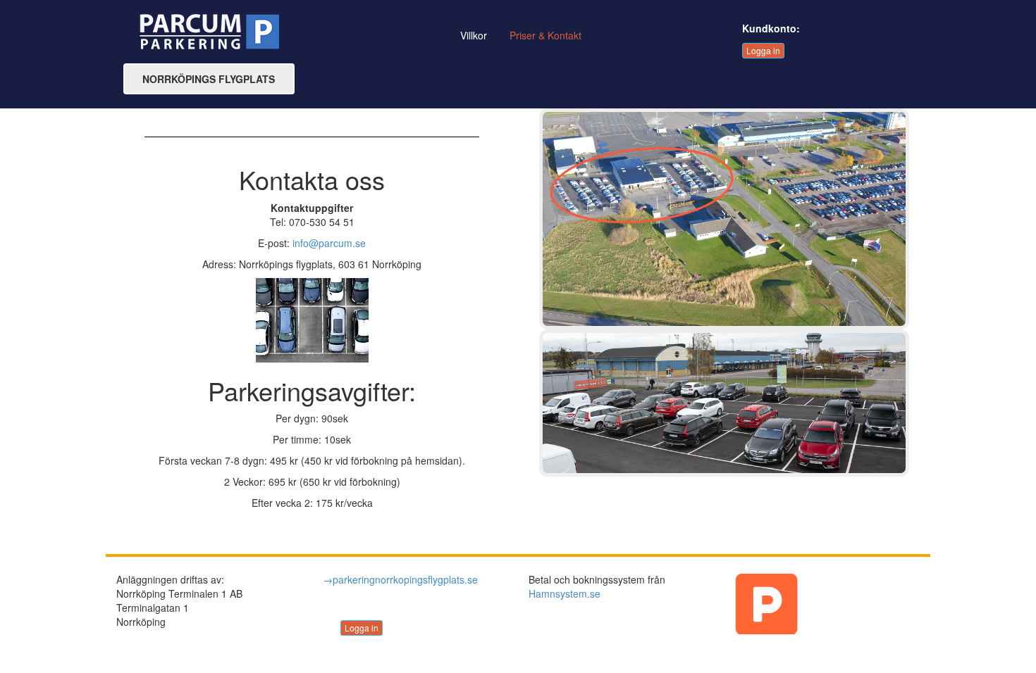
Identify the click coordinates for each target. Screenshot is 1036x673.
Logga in (763, 50)
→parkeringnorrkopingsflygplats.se (400, 579)
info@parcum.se (329, 243)
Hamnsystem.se (564, 593)
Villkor (473, 35)
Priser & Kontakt (545, 35)
